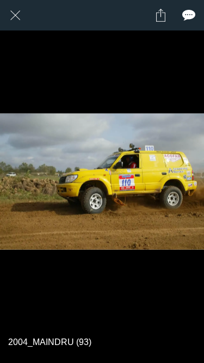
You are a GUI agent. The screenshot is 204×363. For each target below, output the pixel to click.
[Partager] (160, 15)
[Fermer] (15, 15)
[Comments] (189, 15)
